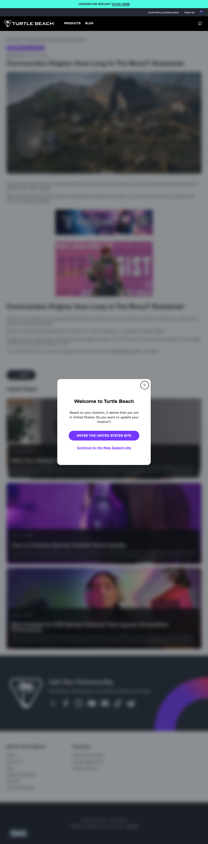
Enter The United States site (104, 435)
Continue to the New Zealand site (104, 448)
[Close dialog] (145, 385)
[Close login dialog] (141, 516)
